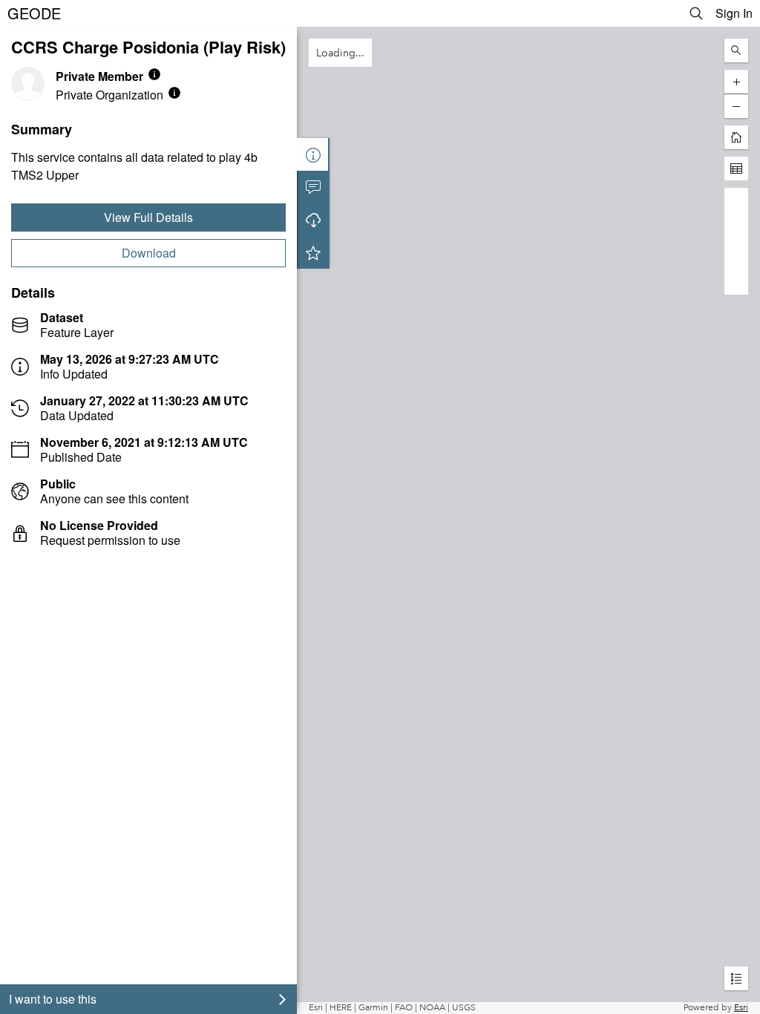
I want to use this (52, 998)
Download (149, 252)
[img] (154, 74)
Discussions (313, 187)
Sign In (734, 13)
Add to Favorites (313, 252)
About (313, 154)
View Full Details (148, 217)
